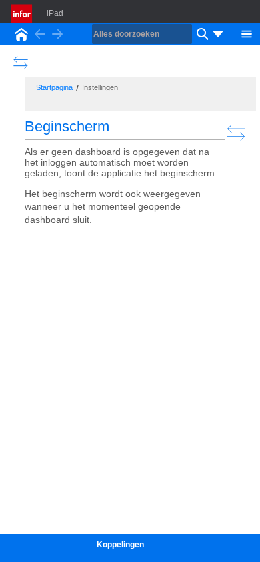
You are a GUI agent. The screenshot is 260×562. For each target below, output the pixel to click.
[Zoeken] (201, 34)
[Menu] (247, 33)
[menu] (218, 34)
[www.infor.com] (23, 13)
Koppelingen (120, 544)
